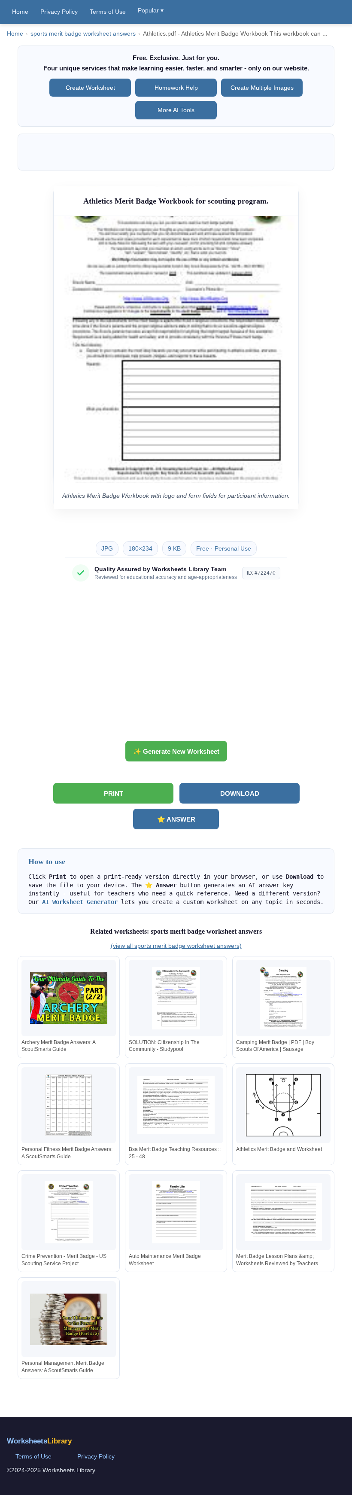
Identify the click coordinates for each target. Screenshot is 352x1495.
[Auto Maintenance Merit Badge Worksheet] (176, 1212)
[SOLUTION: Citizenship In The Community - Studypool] (176, 998)
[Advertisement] (176, 664)
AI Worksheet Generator (80, 901)
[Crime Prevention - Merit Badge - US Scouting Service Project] (68, 1212)
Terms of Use (108, 11)
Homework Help (176, 87)
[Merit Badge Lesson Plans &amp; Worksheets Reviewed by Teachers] (283, 1212)
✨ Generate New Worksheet (176, 751)
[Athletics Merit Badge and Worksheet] (283, 1105)
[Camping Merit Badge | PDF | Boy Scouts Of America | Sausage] (283, 998)
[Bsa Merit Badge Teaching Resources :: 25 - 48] (176, 1105)
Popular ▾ (151, 10)
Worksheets (39, 1441)
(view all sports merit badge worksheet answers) (176, 945)
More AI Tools (176, 110)
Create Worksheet (90, 87)
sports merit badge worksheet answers (83, 33)
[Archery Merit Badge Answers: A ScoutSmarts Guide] (68, 998)
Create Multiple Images (262, 87)
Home (20, 11)
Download (239, 793)
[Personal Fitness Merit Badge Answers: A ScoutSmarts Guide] (68, 1105)
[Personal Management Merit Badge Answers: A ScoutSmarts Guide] (68, 1319)
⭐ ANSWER (176, 819)
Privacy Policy (59, 11)
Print (113, 793)
